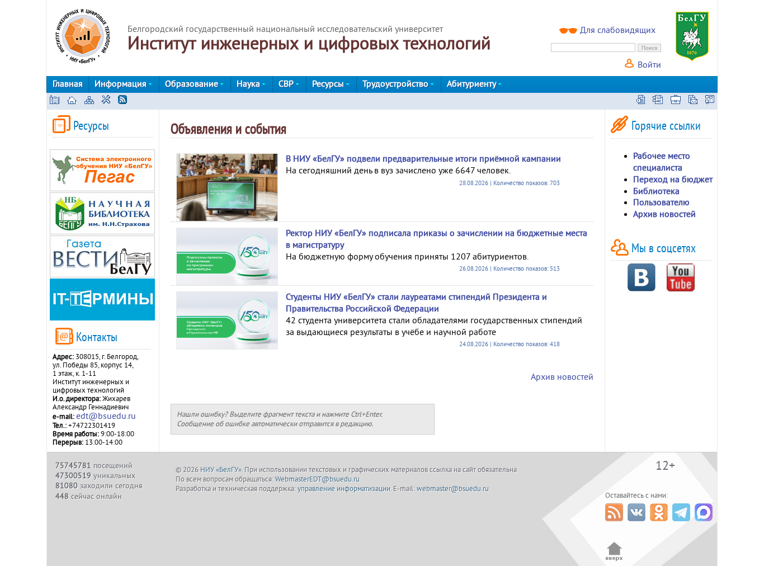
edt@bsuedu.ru (106, 416)
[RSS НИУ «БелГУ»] (615, 524)
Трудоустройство (396, 84)
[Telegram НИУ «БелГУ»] (682, 524)
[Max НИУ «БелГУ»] (705, 524)
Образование (192, 84)
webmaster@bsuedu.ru (453, 489)
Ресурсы (329, 84)
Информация (122, 84)
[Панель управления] (106, 101)
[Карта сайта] (89, 101)
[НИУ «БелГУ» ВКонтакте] (638, 524)
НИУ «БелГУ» (221, 470)
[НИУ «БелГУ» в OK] (660, 524)
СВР (287, 84)
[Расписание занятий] (641, 101)
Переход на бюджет (673, 179)
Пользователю (661, 202)
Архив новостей (562, 377)
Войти (648, 65)
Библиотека (656, 191)
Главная (68, 84)
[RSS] (122, 101)
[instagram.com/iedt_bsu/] (621, 127)
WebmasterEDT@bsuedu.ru (317, 479)
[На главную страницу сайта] (71, 101)
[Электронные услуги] (675, 101)
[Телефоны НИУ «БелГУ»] (709, 101)
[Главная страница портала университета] (54, 101)
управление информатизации (344, 489)
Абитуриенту (472, 84)
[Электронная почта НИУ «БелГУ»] (693, 101)
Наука (249, 84)
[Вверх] (614, 560)
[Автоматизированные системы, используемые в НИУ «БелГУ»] (658, 101)
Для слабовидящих (617, 30)
